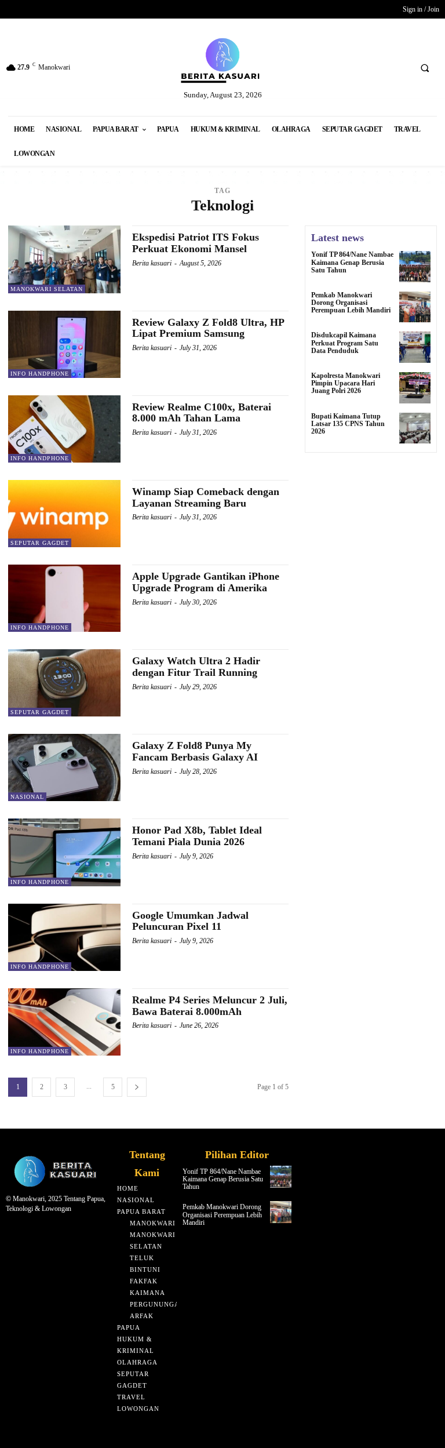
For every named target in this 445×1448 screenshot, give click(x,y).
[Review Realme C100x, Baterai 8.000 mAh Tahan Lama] (64, 429)
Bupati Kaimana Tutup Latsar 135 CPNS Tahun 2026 (348, 423)
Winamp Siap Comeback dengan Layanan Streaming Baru (205, 497)
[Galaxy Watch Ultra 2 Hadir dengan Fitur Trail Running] (64, 682)
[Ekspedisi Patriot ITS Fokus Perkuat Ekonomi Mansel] (64, 259)
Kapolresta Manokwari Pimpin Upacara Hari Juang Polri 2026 (345, 383)
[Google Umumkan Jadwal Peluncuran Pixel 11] (64, 937)
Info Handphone (39, 373)
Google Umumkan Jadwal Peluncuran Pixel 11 (190, 921)
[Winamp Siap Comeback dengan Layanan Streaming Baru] (64, 513)
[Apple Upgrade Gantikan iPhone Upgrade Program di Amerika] (64, 598)
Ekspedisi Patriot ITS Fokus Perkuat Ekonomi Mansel (195, 242)
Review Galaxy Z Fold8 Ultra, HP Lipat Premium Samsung (208, 328)
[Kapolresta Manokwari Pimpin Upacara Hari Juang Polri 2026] (415, 387)
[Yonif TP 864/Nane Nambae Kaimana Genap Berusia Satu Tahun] (415, 266)
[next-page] (137, 1087)
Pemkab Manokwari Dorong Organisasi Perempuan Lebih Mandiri (351, 302)
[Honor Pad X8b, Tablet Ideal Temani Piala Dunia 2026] (64, 852)
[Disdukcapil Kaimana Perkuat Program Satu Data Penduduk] (415, 347)
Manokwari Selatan (46, 289)
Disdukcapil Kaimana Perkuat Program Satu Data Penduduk (344, 342)
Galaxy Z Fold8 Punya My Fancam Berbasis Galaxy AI (195, 751)
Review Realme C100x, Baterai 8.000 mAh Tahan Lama (201, 412)
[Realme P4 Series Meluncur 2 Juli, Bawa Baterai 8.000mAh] (64, 1022)
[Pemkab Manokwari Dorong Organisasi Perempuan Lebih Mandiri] (415, 307)
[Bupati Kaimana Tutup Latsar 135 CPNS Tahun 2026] (415, 428)
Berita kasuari (152, 263)
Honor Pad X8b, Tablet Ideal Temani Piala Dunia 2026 (197, 835)
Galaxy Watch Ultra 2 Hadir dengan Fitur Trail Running (196, 666)
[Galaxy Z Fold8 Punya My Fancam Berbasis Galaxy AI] (64, 767)
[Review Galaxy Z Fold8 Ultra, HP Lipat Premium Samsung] (64, 344)
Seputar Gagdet (39, 543)
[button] (424, 67)
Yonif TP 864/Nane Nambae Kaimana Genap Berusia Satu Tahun (352, 262)
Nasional (27, 797)
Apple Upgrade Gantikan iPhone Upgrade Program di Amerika (205, 582)
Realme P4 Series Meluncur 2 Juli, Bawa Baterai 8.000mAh (209, 1005)
